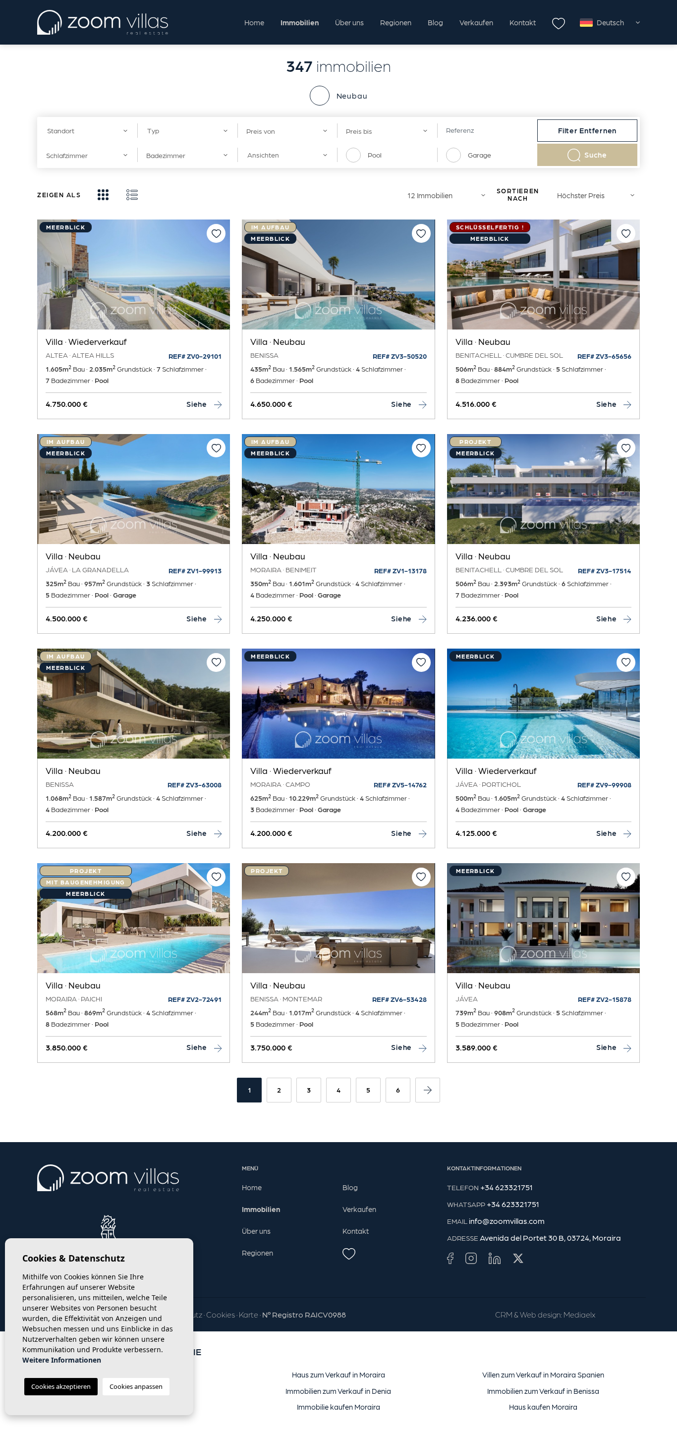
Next (220, 279)
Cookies (220, 1314)
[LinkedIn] (495, 1257)
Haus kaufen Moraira (543, 1406)
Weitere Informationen (61, 1360)
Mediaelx (579, 1314)
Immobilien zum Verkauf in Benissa (543, 1390)
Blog (435, 22)
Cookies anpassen (136, 1386)
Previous (47, 279)
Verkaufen (476, 22)
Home (254, 22)
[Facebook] (450, 1257)
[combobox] (87, 130)
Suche (595, 154)
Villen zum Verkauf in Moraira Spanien (543, 1374)
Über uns (349, 22)
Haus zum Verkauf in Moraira (338, 1374)
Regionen (395, 22)
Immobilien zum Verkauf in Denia (338, 1390)
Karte (248, 1314)
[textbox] (84, 130)
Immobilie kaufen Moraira (338, 1406)
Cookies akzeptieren (61, 1386)
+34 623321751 (506, 1187)
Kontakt (522, 22)
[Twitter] (518, 1257)
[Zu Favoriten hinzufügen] (216, 233)
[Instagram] (471, 1257)
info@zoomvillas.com (507, 1220)
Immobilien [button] (300, 22)
